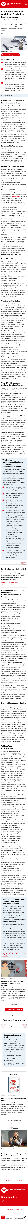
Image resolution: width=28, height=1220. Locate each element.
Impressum (19, 1210)
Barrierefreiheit (6, 1214)
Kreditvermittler (15, 196)
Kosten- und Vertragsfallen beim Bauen (13, 1099)
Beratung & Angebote (9, 55)
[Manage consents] (24, 1216)
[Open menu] (3, 1217)
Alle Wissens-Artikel (13, 1009)
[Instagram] (2, 1201)
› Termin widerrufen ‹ (19, 1214)
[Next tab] (25, 1026)
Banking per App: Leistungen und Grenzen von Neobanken (13, 1155)
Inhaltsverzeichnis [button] (7, 95)
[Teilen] (4, 33)
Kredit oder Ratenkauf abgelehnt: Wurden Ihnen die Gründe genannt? (13, 983)
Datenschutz (9, 1210)
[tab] (6, 1180)
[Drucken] (1, 33)
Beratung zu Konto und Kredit (12, 1036)
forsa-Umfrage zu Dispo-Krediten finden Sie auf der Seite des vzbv (14, 954)
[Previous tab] (3, 1026)
